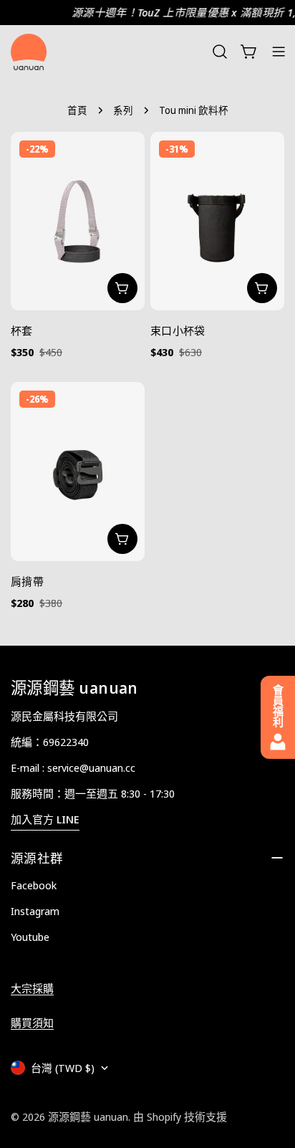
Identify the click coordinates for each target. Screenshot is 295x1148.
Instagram (35, 911)
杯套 (22, 330)
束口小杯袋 (177, 330)
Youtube (30, 936)
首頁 (77, 110)
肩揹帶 (27, 581)
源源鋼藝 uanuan (88, 1116)
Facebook (34, 885)
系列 (123, 110)
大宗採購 (32, 988)
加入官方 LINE (45, 819)
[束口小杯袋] (217, 221)
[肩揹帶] (78, 471)
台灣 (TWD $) (63, 1068)
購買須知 (32, 1022)
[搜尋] (219, 51)
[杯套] (78, 221)
